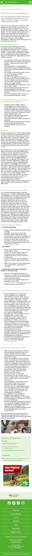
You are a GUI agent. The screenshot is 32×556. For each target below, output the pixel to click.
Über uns (16, 510)
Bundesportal (5, 6)
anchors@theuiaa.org (11, 282)
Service (16, 517)
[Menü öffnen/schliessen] (30, 2)
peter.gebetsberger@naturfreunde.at (14, 450)
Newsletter (16, 528)
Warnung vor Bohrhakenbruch (13, 9)
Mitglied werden (16, 532)
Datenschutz (26, 554)
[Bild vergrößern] (16, 426)
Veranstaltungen (16, 514)
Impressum (19, 554)
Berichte (16, 521)
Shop (16, 525)
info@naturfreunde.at (16, 542)
